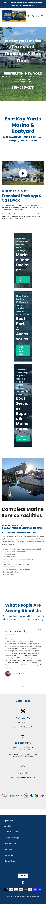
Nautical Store (9, 861)
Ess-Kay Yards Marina (19, 896)
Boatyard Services (11, 832)
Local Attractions (10, 843)
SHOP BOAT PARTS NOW (21, 350)
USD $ (22, 876)
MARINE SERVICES (22, 438)
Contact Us (8, 855)
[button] (19, 686)
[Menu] (42, 15)
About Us (7, 826)
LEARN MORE (21, 279)
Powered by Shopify (32, 896)
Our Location (9, 849)
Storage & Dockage (11, 838)
